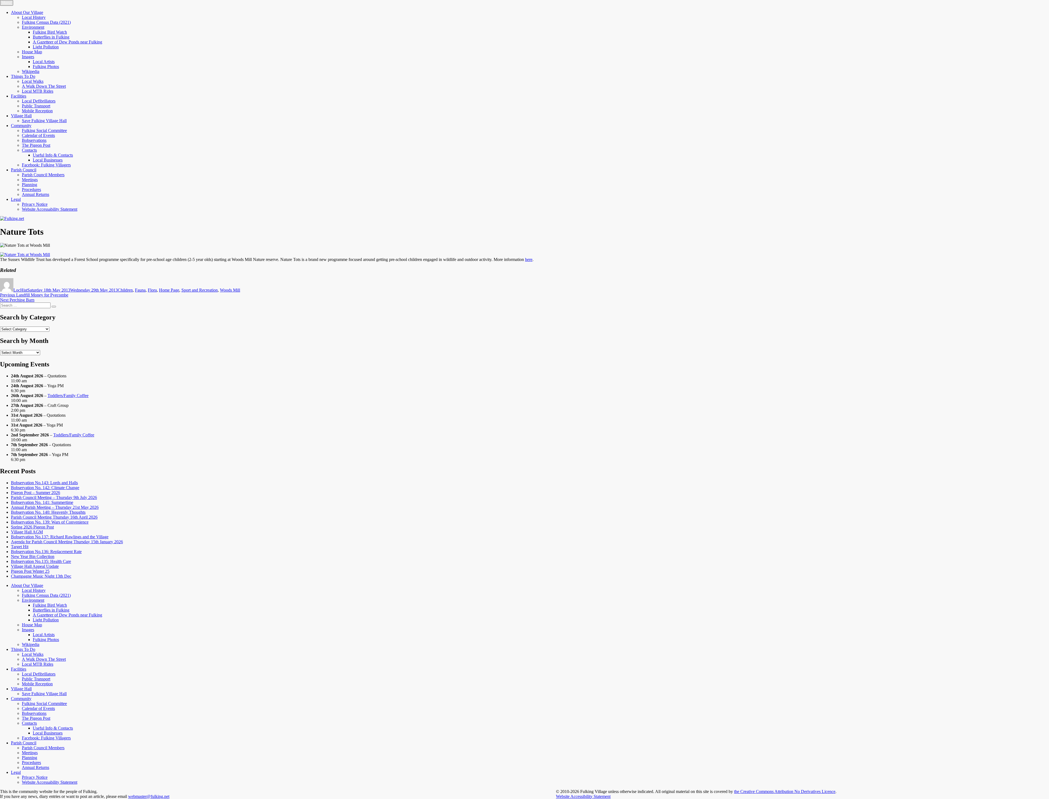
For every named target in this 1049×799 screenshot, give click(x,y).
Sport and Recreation (199, 290)
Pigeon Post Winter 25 (30, 571)
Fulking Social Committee (44, 130)
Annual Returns (35, 194)
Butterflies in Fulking (51, 37)
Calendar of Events (38, 135)
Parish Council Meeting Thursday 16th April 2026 (54, 517)
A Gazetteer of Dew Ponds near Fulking (67, 42)
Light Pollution (46, 47)
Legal (16, 199)
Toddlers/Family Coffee (68, 395)
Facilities (18, 96)
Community (21, 125)
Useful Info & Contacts (53, 155)
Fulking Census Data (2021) (46, 22)
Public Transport (36, 106)
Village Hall (21, 115)
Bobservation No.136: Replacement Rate (46, 551)
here (528, 259)
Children (125, 290)
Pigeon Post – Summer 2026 (35, 492)
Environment (33, 27)
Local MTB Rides (37, 91)
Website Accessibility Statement (583, 796)
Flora (152, 290)
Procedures (31, 189)
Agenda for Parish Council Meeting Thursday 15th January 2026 (67, 541)
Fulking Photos (46, 66)
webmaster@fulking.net (148, 796)
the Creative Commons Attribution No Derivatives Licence (784, 791)
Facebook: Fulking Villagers (46, 165)
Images (28, 56)
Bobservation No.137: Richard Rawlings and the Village (59, 536)
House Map (32, 51)
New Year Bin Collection (32, 556)
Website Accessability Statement (49, 209)
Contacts (29, 150)
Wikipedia (30, 71)
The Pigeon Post (36, 145)
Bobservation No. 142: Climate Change (45, 487)
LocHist (20, 290)
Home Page (169, 290)
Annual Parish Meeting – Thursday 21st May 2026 (55, 507)
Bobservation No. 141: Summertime (42, 502)
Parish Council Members (43, 174)
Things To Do (23, 76)
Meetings (30, 179)
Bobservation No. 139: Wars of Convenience (50, 522)
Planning (29, 184)
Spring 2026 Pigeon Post (32, 527)
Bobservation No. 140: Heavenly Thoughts (48, 512)
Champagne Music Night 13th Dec (41, 576)
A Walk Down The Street (44, 86)
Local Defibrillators (38, 101)
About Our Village (27, 12)
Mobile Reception (37, 110)
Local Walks (32, 81)
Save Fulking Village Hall (44, 120)
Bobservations (34, 140)
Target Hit (19, 546)
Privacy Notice (35, 204)
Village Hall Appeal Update (35, 566)
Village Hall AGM (27, 532)
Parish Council (23, 170)
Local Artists (44, 61)
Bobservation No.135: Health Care (41, 561)
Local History (34, 17)
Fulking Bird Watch (50, 32)
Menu (6, 3)
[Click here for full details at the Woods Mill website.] (25, 254)
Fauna (140, 290)
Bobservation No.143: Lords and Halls (44, 482)
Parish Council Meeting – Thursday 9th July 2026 (54, 497)
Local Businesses (48, 160)
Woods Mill (230, 290)
